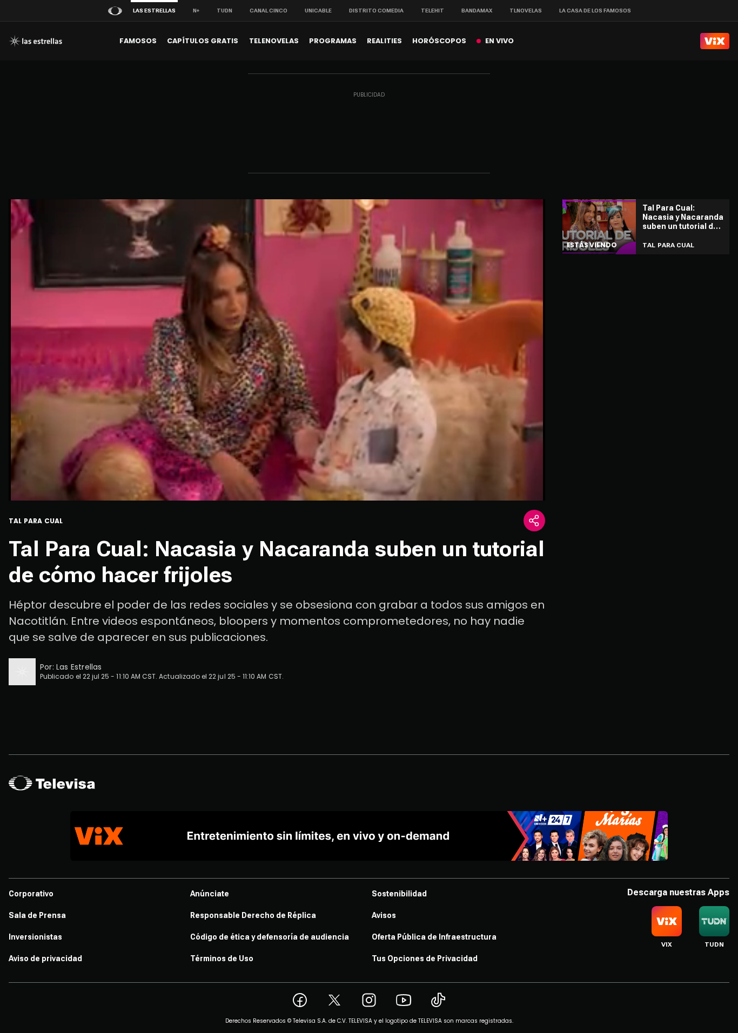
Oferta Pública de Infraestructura (434, 937)
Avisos (384, 915)
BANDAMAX (476, 10)
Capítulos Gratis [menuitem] (202, 40)
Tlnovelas (525, 10)
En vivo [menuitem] (499, 40)
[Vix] (714, 41)
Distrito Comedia (376, 10)
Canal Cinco (268, 10)
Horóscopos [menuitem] (439, 40)
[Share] (534, 520)
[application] (277, 350)
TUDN (224, 10)
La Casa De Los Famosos (595, 10)
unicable (318, 10)
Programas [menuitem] (333, 40)
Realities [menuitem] (384, 40)
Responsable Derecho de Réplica (253, 915)
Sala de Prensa (37, 915)
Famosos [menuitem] (138, 40)
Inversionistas (35, 937)
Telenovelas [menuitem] (274, 40)
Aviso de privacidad (45, 958)
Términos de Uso (221, 958)
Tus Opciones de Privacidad (425, 958)
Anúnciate (209, 893)
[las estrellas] (35, 41)
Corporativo (31, 893)
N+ (196, 10)
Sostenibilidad (399, 893)
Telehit (432, 10)
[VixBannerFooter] (369, 836)
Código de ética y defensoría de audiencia (269, 937)
